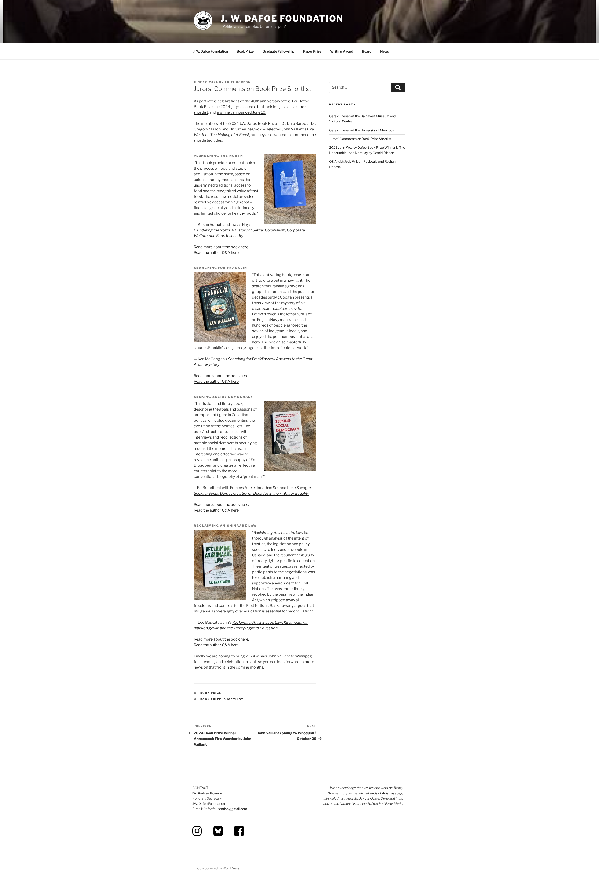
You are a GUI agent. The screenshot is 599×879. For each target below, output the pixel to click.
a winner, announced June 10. (241, 112)
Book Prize (245, 51)
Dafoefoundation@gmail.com (225, 809)
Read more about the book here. (221, 247)
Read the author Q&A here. (216, 252)
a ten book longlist (270, 106)
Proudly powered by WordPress (215, 868)
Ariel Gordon (238, 82)
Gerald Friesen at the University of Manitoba (361, 130)
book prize (211, 699)
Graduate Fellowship (278, 51)
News (384, 51)
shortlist (234, 699)
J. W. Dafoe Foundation (282, 18)
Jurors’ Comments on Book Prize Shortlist (360, 139)
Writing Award (341, 51)
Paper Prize (312, 51)
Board (366, 51)
